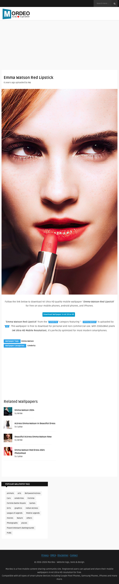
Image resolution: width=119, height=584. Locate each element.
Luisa (19, 426)
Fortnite (31, 498)
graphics (18, 508)
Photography (12, 523)
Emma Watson (90, 322)
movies (10, 518)
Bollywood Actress (32, 493)
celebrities (19, 498)
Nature (20, 518)
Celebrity (53, 322)
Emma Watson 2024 (24, 410)
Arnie (19, 413)
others (29, 518)
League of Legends (14, 513)
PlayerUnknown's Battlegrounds (20, 528)
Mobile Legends (33, 513)
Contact (74, 555)
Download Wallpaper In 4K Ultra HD (58, 314)
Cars (9, 498)
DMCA (53, 555)
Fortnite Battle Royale (16, 503)
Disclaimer (62, 555)
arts (19, 493)
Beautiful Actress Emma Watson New (33, 436)
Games (32, 503)
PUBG (9, 533)
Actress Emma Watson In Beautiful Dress (35, 423)
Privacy (45, 555)
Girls (9, 508)
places (24, 523)
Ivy (29, 82)
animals (10, 493)
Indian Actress (32, 508)
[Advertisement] (59, 48)
